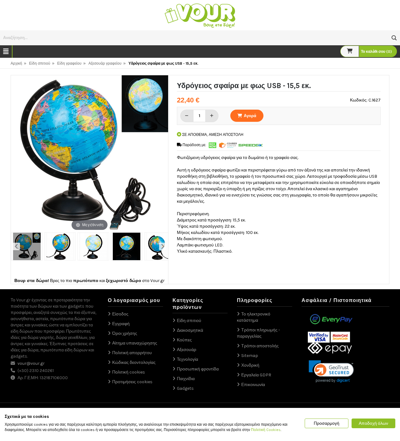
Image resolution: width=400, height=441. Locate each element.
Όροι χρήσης (124, 333)
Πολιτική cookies (128, 372)
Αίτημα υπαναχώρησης (134, 343)
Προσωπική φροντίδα (198, 369)
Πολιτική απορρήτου (132, 352)
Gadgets (185, 388)
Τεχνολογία (187, 359)
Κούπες (184, 340)
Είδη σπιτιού (39, 63)
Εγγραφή (121, 323)
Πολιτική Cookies (266, 430)
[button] (394, 38)
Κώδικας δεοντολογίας (134, 362)
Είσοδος (120, 314)
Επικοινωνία (253, 384)
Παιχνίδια (186, 378)
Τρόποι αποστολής (260, 346)
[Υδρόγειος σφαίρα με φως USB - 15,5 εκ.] (27, 246)
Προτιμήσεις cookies (132, 381)
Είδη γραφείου (69, 63)
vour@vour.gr (31, 363)
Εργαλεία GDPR (256, 375)
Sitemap (249, 355)
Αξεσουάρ (186, 349)
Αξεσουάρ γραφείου (105, 63)
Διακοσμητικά (190, 330)
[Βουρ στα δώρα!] (200, 14)
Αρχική (16, 63)
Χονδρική (250, 365)
